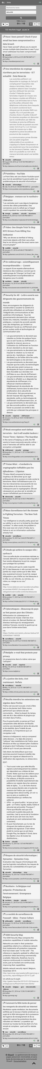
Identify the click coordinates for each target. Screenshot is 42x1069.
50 (35, 24)
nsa (6, 1032)
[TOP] (34, 1064)
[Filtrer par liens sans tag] (3, 24)
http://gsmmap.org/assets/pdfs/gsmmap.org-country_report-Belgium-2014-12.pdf (21, 974)
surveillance (17, 536)
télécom (6, 989)
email (15, 665)
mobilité (7, 248)
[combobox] (21, 12)
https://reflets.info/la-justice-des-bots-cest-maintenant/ (22, 692)
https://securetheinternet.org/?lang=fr (16, 422)
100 (38, 24)
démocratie (9, 497)
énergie (7, 213)
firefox (7, 841)
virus (25, 872)
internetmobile (31, 987)
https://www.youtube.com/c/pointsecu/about (19, 189)
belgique (16, 987)
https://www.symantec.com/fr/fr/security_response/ (21, 879)
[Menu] (40, 3)
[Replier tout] (7, 24)
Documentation (20, 1061)
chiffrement (17, 160)
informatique (17, 185)
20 (31, 24)
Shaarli (11, 1055)
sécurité (24, 30)
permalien (19, 58)
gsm (22, 987)
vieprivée (16, 416)
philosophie (9, 921)
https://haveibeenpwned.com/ (14, 61)
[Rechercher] (21, 18)
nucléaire (15, 213)
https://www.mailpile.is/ (12, 671)
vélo (14, 595)
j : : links (7, 2)
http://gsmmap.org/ (10, 995)
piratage (26, 450)
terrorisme (32, 213)
